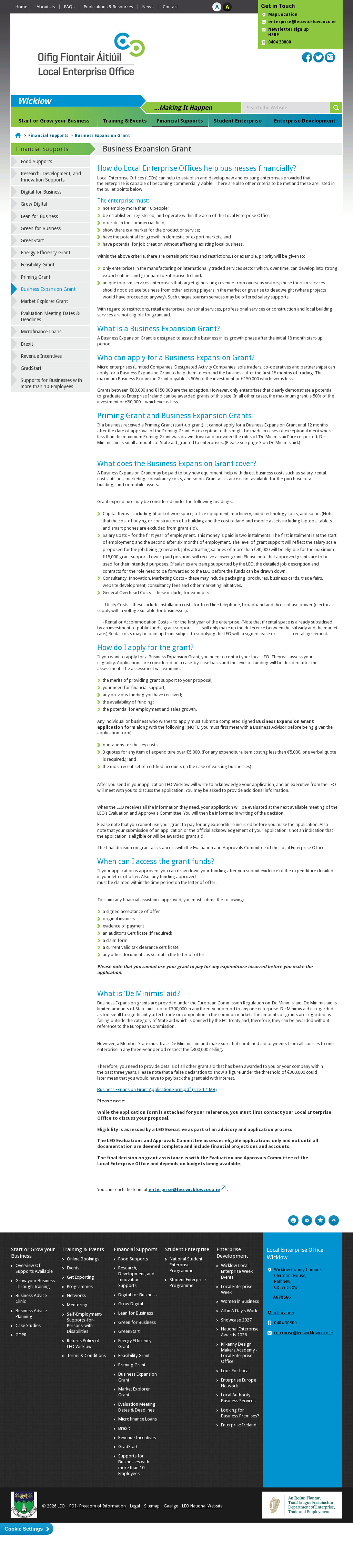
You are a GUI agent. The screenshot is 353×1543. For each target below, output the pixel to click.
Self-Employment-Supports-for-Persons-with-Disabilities (84, 1322)
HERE (273, 34)
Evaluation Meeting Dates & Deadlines (50, 316)
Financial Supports (180, 121)
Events (73, 1267)
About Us (46, 6)
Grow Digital (34, 204)
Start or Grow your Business (54, 121)
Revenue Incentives (41, 356)
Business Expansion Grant (102, 135)
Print (293, 1220)
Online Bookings (83, 1258)
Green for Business (41, 228)
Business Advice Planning (31, 1313)
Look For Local (235, 1370)
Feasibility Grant (37, 264)
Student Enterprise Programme (188, 1282)
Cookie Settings (23, 1529)
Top (334, 1220)
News (147, 6)
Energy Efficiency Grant (45, 252)
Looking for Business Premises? (240, 1412)
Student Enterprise (238, 121)
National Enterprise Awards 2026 (240, 1331)
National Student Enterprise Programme (186, 1264)
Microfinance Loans (41, 331)
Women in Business (240, 1301)
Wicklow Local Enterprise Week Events (237, 1271)
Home (21, 6)
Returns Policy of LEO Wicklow (83, 1343)
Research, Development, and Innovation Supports (51, 177)
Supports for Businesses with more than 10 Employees (51, 383)
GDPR (21, 1334)
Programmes (80, 1286)
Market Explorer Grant (44, 301)
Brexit (27, 344)
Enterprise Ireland (238, 1424)
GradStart (31, 368)
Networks (76, 1295)
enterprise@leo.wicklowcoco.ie (302, 21)
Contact (170, 6)
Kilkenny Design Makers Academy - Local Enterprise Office (239, 1352)
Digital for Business (41, 192)
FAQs (69, 6)
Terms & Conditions (86, 1355)
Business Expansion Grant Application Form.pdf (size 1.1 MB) (157, 1089)
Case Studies (28, 1325)
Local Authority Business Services (238, 1397)
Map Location (282, 14)
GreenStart (32, 240)
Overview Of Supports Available (34, 1268)
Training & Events (125, 121)
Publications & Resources (108, 6)
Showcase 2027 (236, 1320)
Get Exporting (80, 1277)
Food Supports (36, 161)
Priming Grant (35, 277)
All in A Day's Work (239, 1310)
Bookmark (320, 1220)
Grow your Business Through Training (35, 1283)
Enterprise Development (304, 121)
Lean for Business (39, 216)
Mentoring (77, 1304)
